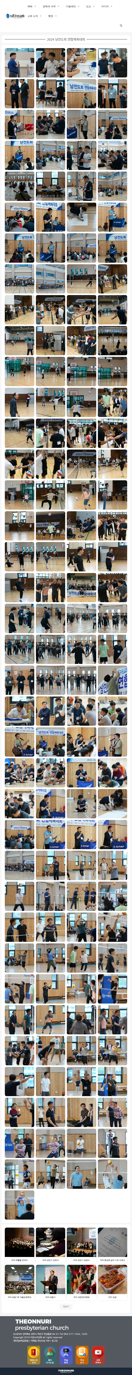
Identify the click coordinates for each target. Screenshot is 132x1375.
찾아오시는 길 (50, 1361)
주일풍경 (66, 1361)
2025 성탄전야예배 (82, 1297)
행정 (50, 15)
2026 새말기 (50, 1297)
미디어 (105, 6)
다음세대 (71, 6)
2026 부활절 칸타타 (19, 1260)
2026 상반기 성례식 (81, 1260)
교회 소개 (33, 15)
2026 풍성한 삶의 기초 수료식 (112, 1260)
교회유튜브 (98, 1361)
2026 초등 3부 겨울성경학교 (19, 1297)
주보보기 (82, 1361)
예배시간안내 (34, 1361)
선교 (88, 6)
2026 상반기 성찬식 (50, 1260)
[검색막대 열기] (121, 25)
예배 (30, 6)
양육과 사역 (49, 6)
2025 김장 (112, 1297)
